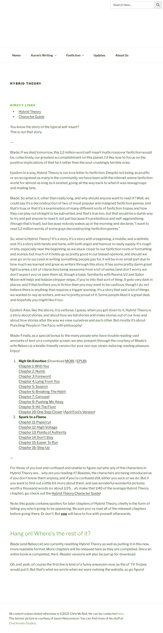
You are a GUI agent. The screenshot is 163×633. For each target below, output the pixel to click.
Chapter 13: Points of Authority (42, 432)
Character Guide (31, 117)
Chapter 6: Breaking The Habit (42, 392)
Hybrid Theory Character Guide (76, 493)
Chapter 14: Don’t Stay (36, 437)
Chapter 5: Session (33, 386)
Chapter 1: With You (34, 366)
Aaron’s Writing (42, 55)
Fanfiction (73, 55)
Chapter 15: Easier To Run (38, 442)
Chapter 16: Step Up (34, 448)
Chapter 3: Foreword (35, 376)
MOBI (69, 361)
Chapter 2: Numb (32, 371)
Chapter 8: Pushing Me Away (41, 402)
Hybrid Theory (30, 112)
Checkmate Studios (22, 623)
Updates (99, 55)
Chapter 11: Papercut (35, 422)
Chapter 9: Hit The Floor (37, 407)
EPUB (81, 361)
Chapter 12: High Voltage (38, 427)
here (120, 613)
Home (16, 55)
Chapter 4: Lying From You (39, 381)
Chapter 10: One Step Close (40, 412)
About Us (121, 55)
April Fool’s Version (79, 412)
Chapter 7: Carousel (34, 397)
